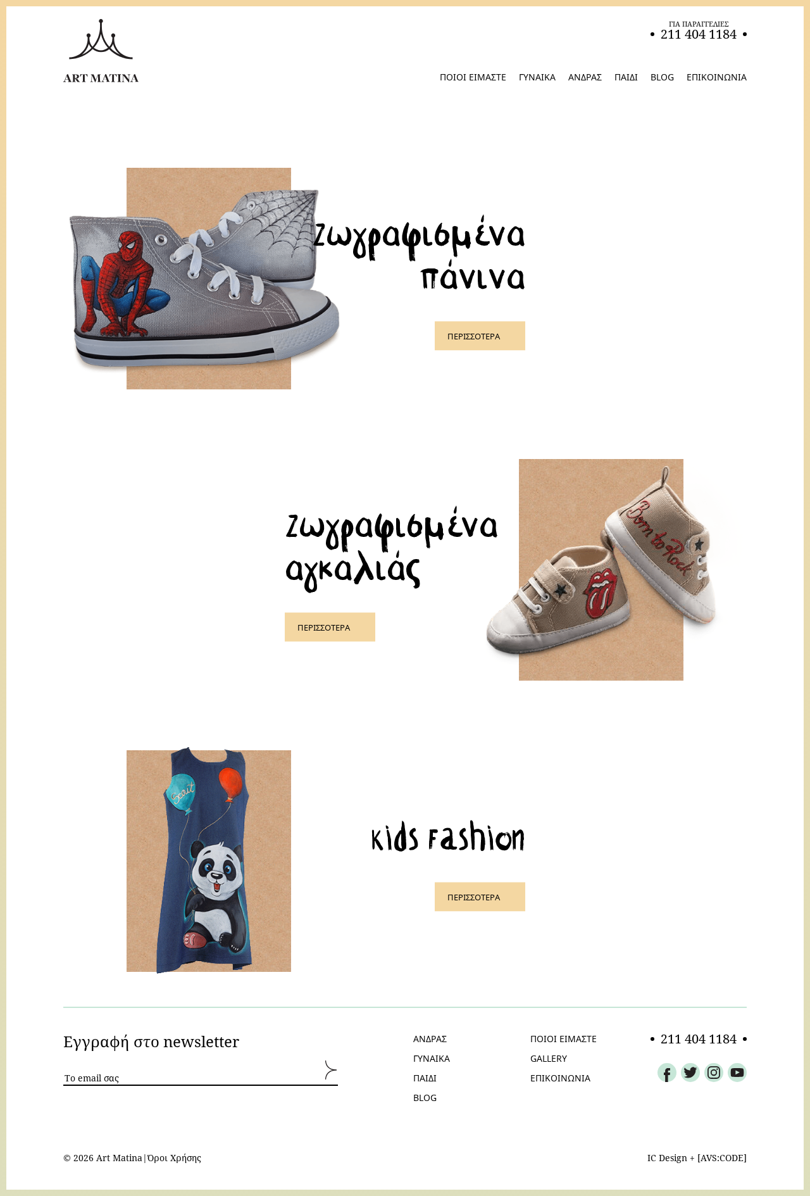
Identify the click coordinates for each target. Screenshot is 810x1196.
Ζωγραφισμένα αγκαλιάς (391, 543)
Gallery (548, 1059)
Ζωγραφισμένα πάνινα (418, 252)
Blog (425, 1098)
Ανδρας (430, 1039)
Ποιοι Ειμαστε (563, 1039)
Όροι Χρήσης (174, 1158)
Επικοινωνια (560, 1078)
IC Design (667, 1158)
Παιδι (425, 1078)
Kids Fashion (448, 835)
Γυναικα (431, 1059)
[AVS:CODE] (722, 1158)
